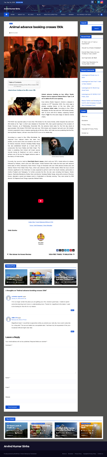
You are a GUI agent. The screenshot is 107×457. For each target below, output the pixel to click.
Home (12, 14)
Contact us (85, 133)
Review (71, 14)
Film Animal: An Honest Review (20, 254)
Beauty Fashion (86, 100)
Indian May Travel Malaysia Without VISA (40, 222)
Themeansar (33, 453)
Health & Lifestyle (50, 14)
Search (83, 23)
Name (7, 377)
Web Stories (18, 86)
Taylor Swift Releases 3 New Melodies (41, 225)
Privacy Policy (86, 124)
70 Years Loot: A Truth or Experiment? (14, 279)
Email (7, 387)
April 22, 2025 (87, 430)
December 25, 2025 (14, 430)
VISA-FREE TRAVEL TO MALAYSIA (60, 254)
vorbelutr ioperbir (17, 296)
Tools (63, 14)
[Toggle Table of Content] (37, 82)
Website (7, 397)
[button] (98, 14)
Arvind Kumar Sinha (12, 9)
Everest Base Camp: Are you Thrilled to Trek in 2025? (65, 279)
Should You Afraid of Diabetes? (40, 278)
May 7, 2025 (61, 432)
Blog (39, 14)
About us (21, 14)
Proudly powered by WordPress (12, 453)
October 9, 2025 (38, 430)
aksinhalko (20, 282)
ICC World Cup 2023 (84, 14)
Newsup (26, 453)
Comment (8, 345)
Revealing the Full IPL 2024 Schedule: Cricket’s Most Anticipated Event (91, 103)
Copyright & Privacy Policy (90, 129)
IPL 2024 (31, 14)
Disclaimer (85, 120)
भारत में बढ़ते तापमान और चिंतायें (89, 58)
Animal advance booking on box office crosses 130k (24, 84)
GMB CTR (15, 318)
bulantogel (85, 75)
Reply (72, 310)
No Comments (62, 435)
